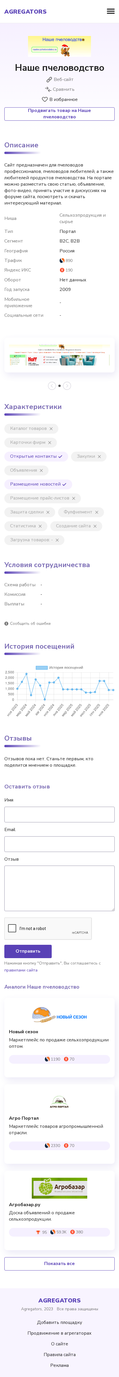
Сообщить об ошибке (30, 623)
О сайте (59, 1344)
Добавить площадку (59, 1322)
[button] (59, 386)
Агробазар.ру (24, 1205)
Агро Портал (24, 1118)
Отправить (28, 951)
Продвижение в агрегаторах (59, 1333)
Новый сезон (23, 1032)
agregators (25, 12)
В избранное (63, 99)
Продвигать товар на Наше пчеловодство (59, 113)
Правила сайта (60, 1354)
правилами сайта (21, 970)
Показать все (59, 1263)
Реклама (59, 1365)
